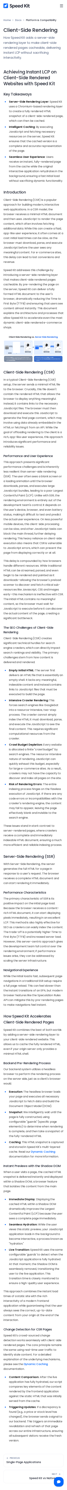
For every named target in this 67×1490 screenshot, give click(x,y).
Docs (18, 20)
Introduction (14, 192)
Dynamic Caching (43, 1152)
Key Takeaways (17, 94)
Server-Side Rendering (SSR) (29, 856)
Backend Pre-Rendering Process (27, 1063)
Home (7, 20)
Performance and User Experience (28, 456)
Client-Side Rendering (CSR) (29, 372)
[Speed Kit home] (16, 6)
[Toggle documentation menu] (61, 6)
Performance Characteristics (24, 892)
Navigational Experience (20, 970)
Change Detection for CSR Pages (27, 1329)
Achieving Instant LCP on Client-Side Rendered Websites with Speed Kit (30, 78)
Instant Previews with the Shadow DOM (32, 1166)
